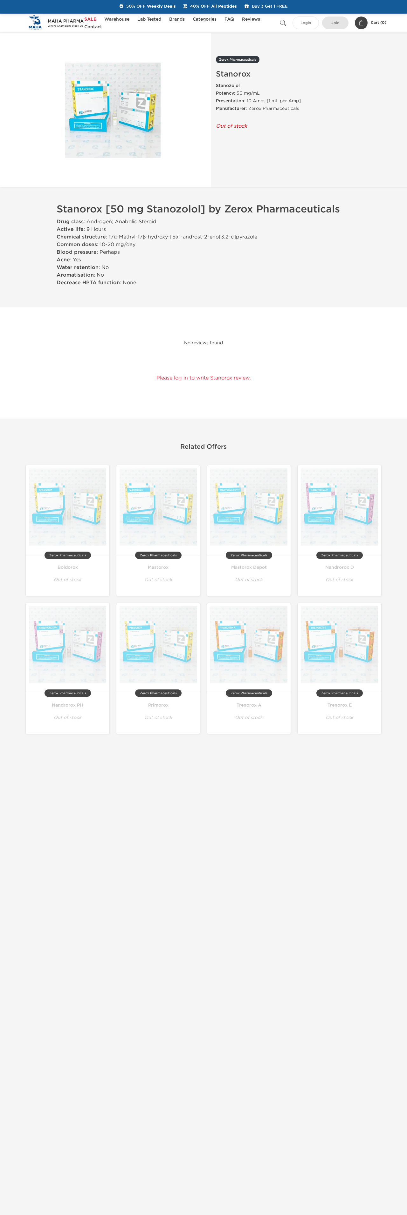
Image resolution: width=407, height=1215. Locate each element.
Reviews (251, 19)
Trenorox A (249, 705)
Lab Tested (149, 19)
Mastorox (158, 567)
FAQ (229, 19)
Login (305, 23)
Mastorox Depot (249, 567)
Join (335, 23)
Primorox (158, 705)
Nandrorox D (339, 567)
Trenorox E (340, 705)
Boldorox (68, 567)
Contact (93, 27)
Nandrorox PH (67, 705)
